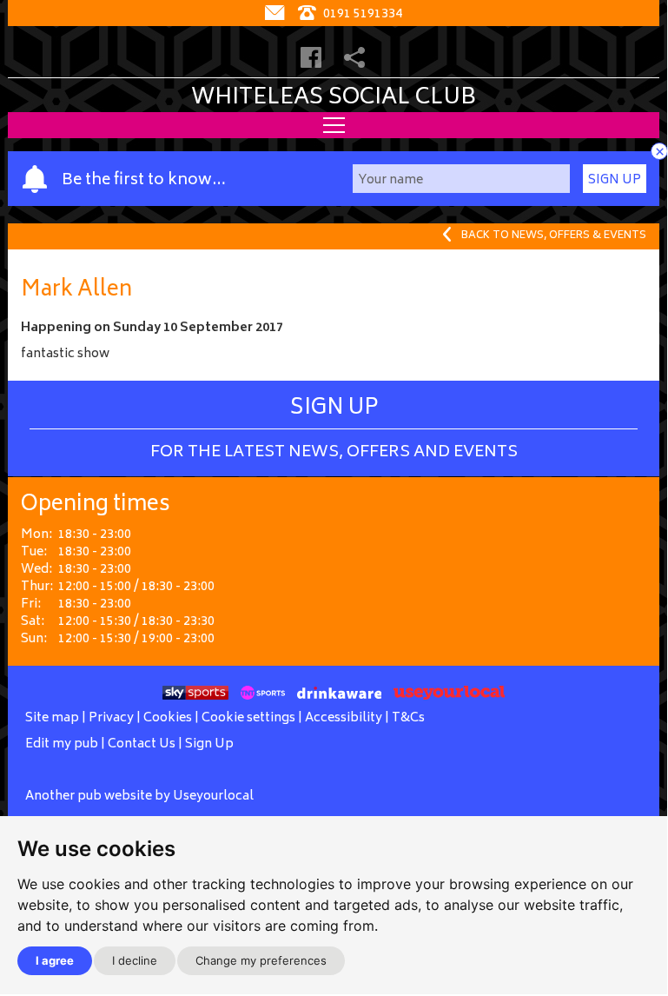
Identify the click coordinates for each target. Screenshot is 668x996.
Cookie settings (248, 718)
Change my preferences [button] (261, 960)
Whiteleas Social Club (333, 98)
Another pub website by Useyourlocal (139, 796)
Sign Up (614, 180)
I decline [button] (134, 960)
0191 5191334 (361, 14)
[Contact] (276, 14)
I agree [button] (55, 960)
